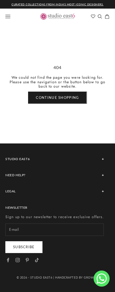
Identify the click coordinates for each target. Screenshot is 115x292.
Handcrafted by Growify (76, 277)
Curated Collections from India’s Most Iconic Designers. (57, 4)
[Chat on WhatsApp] (102, 279)
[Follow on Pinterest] (27, 260)
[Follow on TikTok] (37, 260)
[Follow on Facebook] (8, 260)
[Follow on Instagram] (17, 260)
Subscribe (24, 247)
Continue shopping (57, 97)
